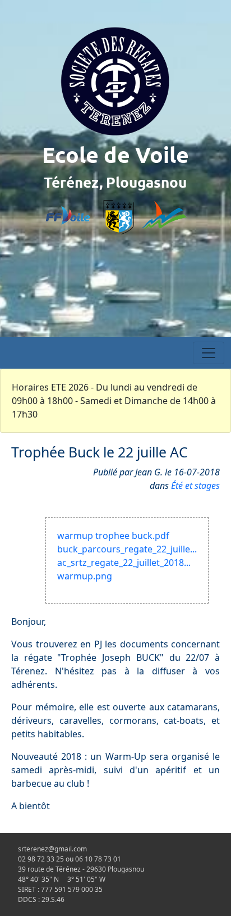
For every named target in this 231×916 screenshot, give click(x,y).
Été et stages (195, 485)
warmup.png (84, 576)
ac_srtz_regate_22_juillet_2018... (124, 562)
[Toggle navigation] (208, 353)
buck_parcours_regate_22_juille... (127, 549)
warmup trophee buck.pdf (113, 535)
